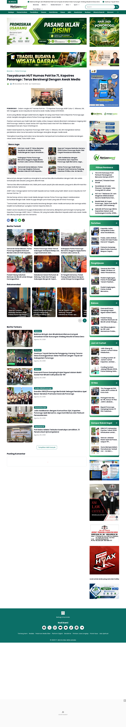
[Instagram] (55, 628)
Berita (44, 5)
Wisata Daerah (98, 12)
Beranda (36, 5)
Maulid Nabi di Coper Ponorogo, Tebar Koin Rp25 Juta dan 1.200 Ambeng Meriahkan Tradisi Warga (106, 203)
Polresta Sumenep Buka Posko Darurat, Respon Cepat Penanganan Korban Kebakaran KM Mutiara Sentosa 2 (109, 249)
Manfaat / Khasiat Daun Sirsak (104, 182)
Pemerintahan (22, 12)
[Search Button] (117, 7)
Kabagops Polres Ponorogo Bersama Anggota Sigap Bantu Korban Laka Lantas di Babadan (31, 160)
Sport (76, 5)
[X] (12, 220)
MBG (69, 12)
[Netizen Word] (18, 6)
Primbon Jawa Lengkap (80, 634)
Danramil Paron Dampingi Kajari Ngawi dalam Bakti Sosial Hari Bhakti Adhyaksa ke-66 (57, 373)
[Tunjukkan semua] (116, 223)
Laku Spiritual (103, 634)
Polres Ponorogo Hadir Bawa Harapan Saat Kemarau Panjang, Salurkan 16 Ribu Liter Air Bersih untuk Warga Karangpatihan (71, 169)
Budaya (11, 12)
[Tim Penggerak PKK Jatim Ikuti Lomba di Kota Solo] (95, 391)
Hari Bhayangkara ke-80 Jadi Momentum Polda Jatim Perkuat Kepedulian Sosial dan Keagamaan (108, 329)
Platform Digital (57, 634)
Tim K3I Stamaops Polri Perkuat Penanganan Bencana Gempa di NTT (104, 175)
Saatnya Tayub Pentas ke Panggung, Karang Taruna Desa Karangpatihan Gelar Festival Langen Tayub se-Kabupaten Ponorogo (58, 355)
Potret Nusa (94, 634)
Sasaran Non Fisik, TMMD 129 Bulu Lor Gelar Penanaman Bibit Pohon (108, 271)
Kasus (63, 12)
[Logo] (63, 613)
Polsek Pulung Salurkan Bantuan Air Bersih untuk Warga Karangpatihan (19, 277)
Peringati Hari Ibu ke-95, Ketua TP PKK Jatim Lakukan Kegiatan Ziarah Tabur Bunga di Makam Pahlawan (109, 400)
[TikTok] (71, 628)
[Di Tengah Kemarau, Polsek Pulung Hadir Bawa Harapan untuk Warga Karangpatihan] (74, 263)
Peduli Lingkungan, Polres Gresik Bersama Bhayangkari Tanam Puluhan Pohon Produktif (109, 289)
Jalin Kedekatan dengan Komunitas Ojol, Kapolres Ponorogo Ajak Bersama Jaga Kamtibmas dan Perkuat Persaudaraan (70, 160)
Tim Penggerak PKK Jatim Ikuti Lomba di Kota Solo (109, 390)
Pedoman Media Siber (43, 634)
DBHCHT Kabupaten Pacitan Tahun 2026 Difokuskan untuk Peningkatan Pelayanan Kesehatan (109, 430)
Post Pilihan (37, 9)
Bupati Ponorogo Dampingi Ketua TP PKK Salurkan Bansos (108, 409)
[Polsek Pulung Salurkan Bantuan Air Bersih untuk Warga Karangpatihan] (19, 263)
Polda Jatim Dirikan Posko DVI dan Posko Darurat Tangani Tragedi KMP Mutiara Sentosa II (109, 240)
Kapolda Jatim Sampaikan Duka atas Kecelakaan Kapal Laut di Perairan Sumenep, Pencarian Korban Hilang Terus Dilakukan (108, 231)
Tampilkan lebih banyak (46, 447)
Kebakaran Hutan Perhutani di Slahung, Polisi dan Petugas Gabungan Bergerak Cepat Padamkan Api (46, 277)
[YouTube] (60, 628)
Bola (67, 5)
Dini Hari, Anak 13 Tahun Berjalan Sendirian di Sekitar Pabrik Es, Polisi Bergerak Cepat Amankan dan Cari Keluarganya (31, 150)
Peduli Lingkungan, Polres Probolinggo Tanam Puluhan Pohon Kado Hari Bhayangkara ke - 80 (108, 280)
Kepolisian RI (39, 426)
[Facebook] (8, 220)
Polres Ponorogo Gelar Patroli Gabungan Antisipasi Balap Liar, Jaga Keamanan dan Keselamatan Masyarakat (47, 251)
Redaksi (31, 634)
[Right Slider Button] (117, 12)
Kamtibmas (53, 12)
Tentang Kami (22, 634)
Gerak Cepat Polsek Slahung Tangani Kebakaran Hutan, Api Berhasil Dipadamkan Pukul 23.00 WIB (67, 312)
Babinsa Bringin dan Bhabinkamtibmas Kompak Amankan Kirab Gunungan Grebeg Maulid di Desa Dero (59, 335)
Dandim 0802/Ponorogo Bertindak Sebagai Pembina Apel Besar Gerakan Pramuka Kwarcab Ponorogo (60, 392)
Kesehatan (78, 12)
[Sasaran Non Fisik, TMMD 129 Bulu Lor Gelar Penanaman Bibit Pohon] (95, 271)
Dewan (43, 12)
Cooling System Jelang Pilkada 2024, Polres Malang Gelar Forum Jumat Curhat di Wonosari (109, 369)
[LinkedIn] (77, 628)
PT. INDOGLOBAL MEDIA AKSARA (65, 640)
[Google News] (66, 628)
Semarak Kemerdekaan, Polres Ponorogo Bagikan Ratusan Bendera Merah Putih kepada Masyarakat (30, 169)
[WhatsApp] (19, 220)
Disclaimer (67, 634)
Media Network (56, 5)
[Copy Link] (23, 220)
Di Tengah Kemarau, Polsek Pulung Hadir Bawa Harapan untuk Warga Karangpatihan (72, 277)
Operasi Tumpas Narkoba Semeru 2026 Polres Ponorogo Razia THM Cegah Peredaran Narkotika (71, 150)
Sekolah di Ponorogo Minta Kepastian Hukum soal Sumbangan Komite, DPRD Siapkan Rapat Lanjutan (106, 211)
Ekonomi (110, 12)
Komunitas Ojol (40, 407)
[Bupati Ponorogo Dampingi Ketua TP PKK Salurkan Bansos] (95, 410)
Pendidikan (34, 12)
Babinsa (38, 331)
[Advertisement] (63, 713)
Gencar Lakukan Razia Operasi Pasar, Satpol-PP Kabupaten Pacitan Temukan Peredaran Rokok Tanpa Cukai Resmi (109, 440)
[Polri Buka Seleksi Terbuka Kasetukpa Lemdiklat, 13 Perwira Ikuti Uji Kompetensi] (19, 433)
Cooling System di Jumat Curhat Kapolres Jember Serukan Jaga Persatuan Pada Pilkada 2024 (108, 360)
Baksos (37, 369)
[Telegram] (15, 220)
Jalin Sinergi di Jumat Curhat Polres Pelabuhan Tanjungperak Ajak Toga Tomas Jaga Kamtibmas (109, 350)
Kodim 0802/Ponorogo (43, 388)
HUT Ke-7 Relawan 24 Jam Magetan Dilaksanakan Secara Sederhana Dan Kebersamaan (105, 196)
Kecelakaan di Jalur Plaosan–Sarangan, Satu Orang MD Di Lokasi (105, 188)
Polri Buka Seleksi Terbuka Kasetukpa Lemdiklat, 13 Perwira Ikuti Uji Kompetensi (57, 430)
